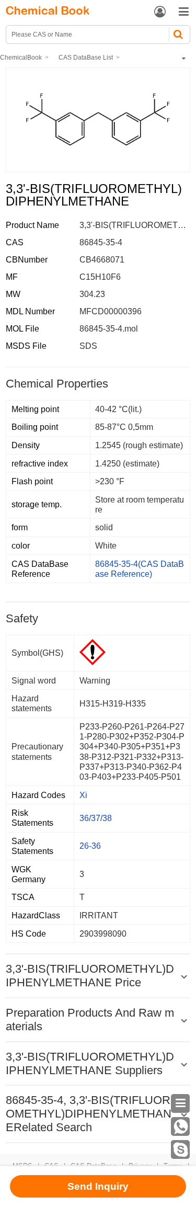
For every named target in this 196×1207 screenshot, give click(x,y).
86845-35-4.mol (108, 328)
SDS (88, 345)
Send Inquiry (98, 1186)
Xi (83, 795)
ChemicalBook (21, 57)
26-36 (90, 845)
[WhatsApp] (180, 1126)
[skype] (180, 1149)
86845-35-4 (100, 242)
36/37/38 (95, 818)
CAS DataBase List (86, 57)
